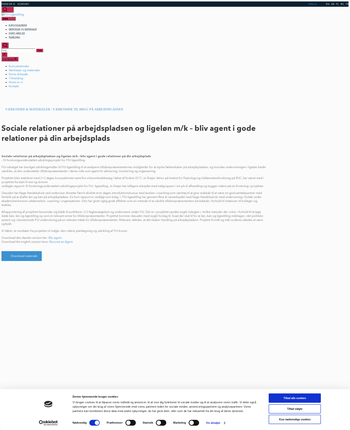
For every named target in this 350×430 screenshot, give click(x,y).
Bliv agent (54, 238)
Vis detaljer (213, 422)
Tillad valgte (294, 408)
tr (347, 4)
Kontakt (23, 4)
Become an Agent (61, 242)
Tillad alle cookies (294, 398)
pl (337, 4)
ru (342, 4)
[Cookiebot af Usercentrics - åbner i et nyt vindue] (48, 423)
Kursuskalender (18, 25)
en (327, 4)
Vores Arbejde (17, 34)
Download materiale (24, 256)
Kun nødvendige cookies (295, 419)
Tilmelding (14, 38)
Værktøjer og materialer (23, 30)
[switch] (130, 423)
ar (332, 4)
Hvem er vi (8, 4)
